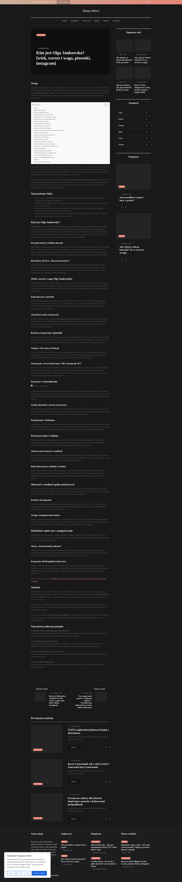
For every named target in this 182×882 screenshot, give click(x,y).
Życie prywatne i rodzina (41, 139)
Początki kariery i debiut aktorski (43, 114)
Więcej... (74, 747)
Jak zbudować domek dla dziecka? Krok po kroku (124, 60)
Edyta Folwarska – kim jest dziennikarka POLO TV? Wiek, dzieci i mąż (104, 847)
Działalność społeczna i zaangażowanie (45, 153)
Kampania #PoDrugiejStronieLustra (44, 157)
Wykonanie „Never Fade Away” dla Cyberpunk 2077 (49, 130)
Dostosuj (11, 873)
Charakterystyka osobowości (42, 123)
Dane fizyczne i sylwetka (41, 121)
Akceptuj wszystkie (39, 873)
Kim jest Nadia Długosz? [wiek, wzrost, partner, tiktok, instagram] (135, 862)
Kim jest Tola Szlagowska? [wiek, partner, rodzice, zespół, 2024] (142, 88)
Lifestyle (86, 21)
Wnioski (36, 159)
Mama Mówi (91, 10)
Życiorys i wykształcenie (41, 132)
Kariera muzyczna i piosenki (42, 126)
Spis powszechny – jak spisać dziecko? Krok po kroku (124, 87)
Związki (116, 21)
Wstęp (36, 108)
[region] (27, 865)
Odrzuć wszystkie (24, 873)
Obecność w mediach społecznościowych (46, 146)
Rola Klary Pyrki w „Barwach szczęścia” (45, 117)
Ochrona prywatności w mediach (43, 141)
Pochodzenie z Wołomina (41, 137)
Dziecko (74, 21)
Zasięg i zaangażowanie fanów (42, 150)
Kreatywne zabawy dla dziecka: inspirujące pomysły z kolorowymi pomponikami (86, 801)
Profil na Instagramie (40, 148)
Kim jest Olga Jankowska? (41, 112)
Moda (97, 21)
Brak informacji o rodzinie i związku (44, 144)
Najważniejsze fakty (40, 110)
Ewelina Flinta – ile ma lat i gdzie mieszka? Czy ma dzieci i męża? (103, 863)
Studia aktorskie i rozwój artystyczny (44, 135)
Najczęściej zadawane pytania (42, 162)
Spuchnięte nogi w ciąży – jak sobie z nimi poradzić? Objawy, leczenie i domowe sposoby (135, 847)
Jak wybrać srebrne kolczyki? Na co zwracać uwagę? (142, 60)
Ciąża (64, 21)
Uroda (106, 21)
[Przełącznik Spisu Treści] (105, 105)
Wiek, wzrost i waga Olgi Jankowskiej (45, 119)
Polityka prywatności (52, 875)
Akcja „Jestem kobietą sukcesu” (43, 155)
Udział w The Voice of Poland (42, 128)
